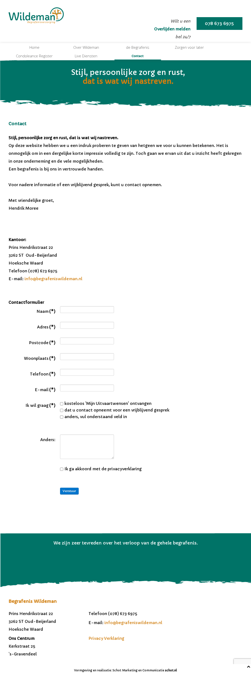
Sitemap (96, 654)
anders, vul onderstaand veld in (95, 416)
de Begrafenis (137, 47)
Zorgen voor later (189, 47)
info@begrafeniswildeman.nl (53, 278)
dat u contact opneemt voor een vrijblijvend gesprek (116, 410)
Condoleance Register (34, 55)
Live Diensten (86, 55)
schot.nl (171, 670)
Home (34, 47)
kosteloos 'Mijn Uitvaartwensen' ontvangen (107, 403)
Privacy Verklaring (106, 638)
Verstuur (69, 491)
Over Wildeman (86, 47)
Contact (138, 56)
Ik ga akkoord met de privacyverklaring (103, 468)
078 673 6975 (219, 23)
